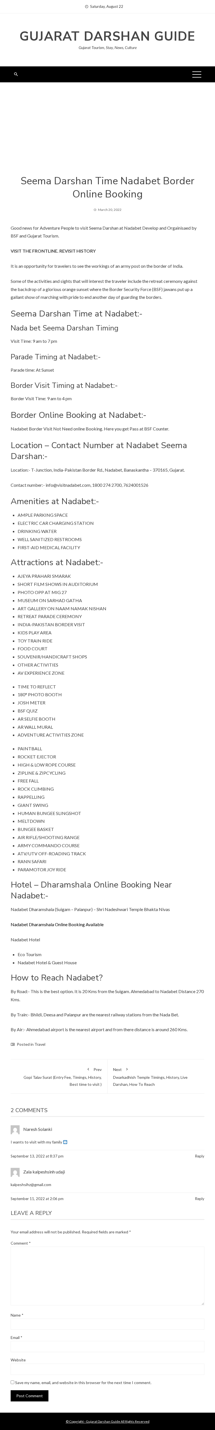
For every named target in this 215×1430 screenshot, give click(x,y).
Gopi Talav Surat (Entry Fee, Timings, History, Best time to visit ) (63, 1076)
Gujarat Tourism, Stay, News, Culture (108, 47)
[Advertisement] (107, 133)
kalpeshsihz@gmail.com (31, 1184)
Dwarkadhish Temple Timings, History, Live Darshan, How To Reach (150, 1076)
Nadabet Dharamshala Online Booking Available (57, 924)
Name (17, 1315)
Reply (199, 1156)
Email (16, 1337)
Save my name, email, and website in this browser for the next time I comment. (83, 1382)
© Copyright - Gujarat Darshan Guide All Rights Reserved (107, 1421)
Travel (39, 1044)
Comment (21, 1243)
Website (18, 1359)
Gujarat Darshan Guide (107, 36)
